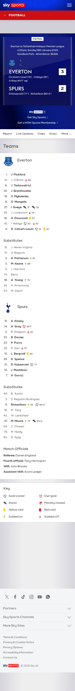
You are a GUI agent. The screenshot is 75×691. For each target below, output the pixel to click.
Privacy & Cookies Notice (18, 642)
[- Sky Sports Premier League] (37, 112)
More (65, 133)
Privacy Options (13, 647)
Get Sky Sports (36, 117)
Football (17, 15)
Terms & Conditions (15, 637)
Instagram (31, 597)
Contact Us (10, 657)
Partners (9, 608)
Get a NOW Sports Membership (36, 122)
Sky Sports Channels (18, 617)
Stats (53, 133)
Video (41, 133)
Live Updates (24, 133)
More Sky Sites (14, 625)
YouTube (40, 597)
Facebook (15, 597)
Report (7, 133)
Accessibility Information (18, 652)
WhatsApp (48, 597)
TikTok (23, 597)
